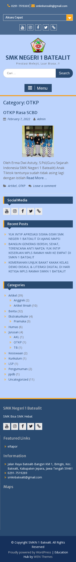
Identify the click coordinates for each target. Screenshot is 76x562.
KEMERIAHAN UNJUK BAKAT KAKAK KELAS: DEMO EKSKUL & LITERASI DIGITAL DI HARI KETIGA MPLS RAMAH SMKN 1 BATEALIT (39, 266)
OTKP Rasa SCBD (20, 112)
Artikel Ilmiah (22, 305)
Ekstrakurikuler (18, 316)
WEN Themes (43, 557)
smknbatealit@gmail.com (51, 6)
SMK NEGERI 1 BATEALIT (38, 57)
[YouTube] (22, 27)
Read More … (36, 178)
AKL (16, 337)
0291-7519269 (20, 6)
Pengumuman (18, 369)
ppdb (11, 374)
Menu (42, 88)
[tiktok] (54, 27)
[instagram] (30, 27)
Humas (13, 327)
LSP (11, 364)
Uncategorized (18, 379)
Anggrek (19, 300)
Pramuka (20, 321)
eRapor (13, 446)
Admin (41, 119)
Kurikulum (15, 358)
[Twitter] (46, 27)
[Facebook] (38, 27)
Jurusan (13, 332)
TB (16, 347)
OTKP (21, 186)
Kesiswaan (15, 353)
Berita (12, 311)
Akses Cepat (14, 17)
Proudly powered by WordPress (29, 552)
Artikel (12, 186)
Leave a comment (44, 186)
